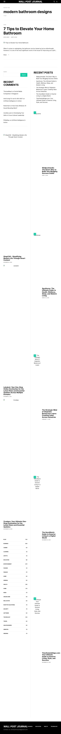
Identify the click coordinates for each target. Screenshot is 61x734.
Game (4, 576)
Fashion (5, 568)
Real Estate (6, 600)
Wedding (5, 633)
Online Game (6, 596)
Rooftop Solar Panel (9, 604)
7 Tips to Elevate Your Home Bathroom (28, 30)
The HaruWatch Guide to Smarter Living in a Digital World (46, 95)
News (4, 592)
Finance (5, 572)
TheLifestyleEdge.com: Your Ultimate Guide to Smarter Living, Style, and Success (46, 100)
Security (5, 609)
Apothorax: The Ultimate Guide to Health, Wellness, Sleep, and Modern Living (46, 83)
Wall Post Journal (15, 726)
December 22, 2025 (7, 262)
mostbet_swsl (7, 113)
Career (5, 547)
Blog (4, 539)
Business (5, 543)
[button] (57, 1)
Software (6, 613)
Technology (6, 617)
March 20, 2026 (45, 297)
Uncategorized (7, 625)
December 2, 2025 (7, 396)
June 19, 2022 (14, 37)
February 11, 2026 (46, 419)
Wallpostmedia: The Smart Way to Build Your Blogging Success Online (47, 77)
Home (4, 24)
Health (5, 584)
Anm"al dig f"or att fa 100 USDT (13, 98)
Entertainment (7, 564)
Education (6, 559)
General (5, 580)
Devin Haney (6, 37)
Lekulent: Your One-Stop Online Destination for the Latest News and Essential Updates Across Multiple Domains (13, 390)
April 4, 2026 (45, 175)
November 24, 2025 (7, 528)
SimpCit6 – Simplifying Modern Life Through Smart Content (14, 258)
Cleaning (5, 551)
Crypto (5, 555)
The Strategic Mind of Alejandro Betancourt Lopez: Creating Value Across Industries (46, 89)
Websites (5, 629)
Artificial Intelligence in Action (12, 101)
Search (5, 71)
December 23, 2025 (46, 539)
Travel (5, 621)
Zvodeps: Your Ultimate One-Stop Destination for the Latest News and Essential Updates (15, 524)
